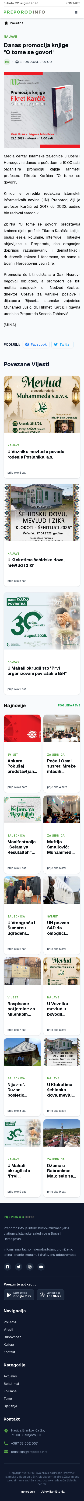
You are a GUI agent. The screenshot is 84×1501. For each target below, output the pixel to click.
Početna (10, 1322)
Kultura (9, 1344)
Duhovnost (12, 1337)
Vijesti (13, 997)
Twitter (65, 344)
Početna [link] (16, 23)
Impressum (27, 1492)
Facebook (39, 344)
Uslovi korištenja (53, 1492)
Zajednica (56, 755)
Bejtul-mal (11, 1384)
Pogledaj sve (69, 705)
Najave (10, 37)
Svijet (12, 755)
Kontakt (73, 3)
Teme (8, 1399)
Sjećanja (10, 1406)
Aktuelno (10, 1376)
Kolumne (10, 1391)
